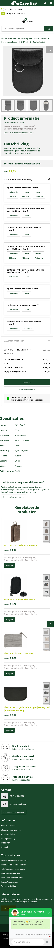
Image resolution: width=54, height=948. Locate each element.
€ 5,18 (10, 550)
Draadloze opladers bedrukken (13, 864)
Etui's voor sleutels (9, 42)
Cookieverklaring (8, 834)
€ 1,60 (10, 604)
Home (4, 38)
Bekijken (9, 565)
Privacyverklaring (8, 838)
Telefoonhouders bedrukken (13, 869)
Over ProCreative (8, 825)
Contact (4, 847)
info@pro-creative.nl (16, 13)
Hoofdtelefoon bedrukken (12, 877)
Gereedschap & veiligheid (20, 38)
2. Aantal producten (14, 340)
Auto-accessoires (42, 38)
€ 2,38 (10, 715)
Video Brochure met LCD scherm (14, 860)
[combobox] (22, 28)
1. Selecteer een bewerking (18, 179)
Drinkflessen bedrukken (11, 873)
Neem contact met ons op (13, 497)
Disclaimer (5, 843)
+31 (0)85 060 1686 (13, 9)
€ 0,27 (10, 658)
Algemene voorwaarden (11, 830)
